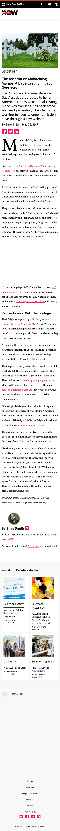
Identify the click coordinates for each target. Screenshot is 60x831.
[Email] (27, 528)
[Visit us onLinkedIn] (33, 816)
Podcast (30, 781)
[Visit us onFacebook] (27, 816)
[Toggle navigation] (3, 18)
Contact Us (30, 806)
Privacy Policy (30, 812)
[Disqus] (30, 734)
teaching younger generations (39, 380)
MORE (10, 539)
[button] (13, 4)
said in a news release (32, 425)
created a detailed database (17, 390)
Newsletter (30, 787)
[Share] (5, 131)
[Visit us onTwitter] (21, 816)
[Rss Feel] (38, 816)
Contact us (33, 546)
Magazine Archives (30, 793)
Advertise (30, 800)
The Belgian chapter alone (30, 301)
